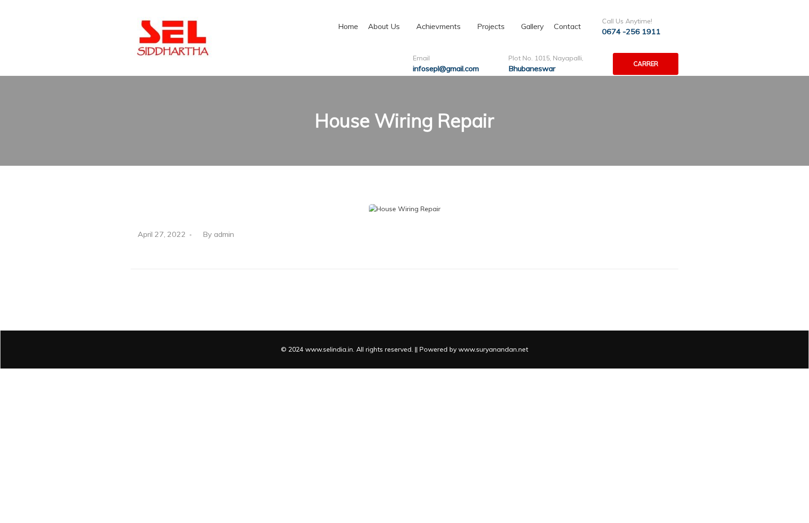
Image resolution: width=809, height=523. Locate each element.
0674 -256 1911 (631, 31)
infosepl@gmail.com (446, 68)
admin (224, 234)
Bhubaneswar (531, 68)
